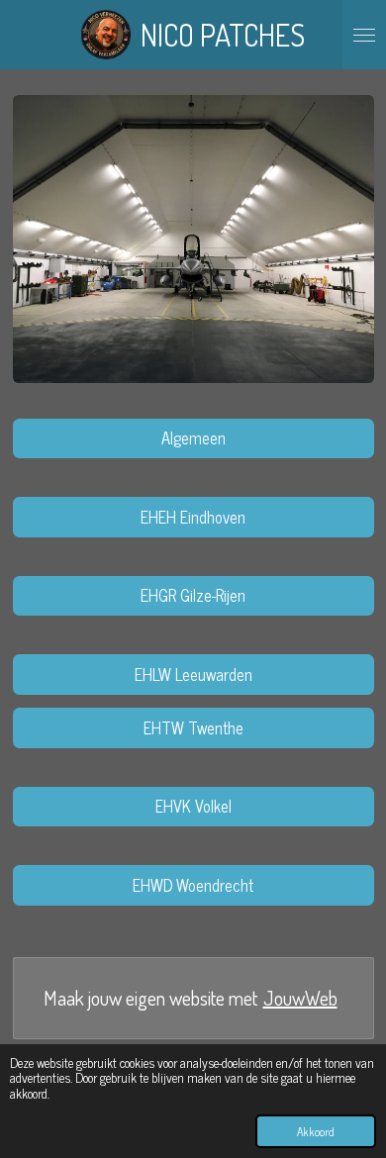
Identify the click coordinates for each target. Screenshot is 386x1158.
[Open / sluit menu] (364, 34)
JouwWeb (300, 998)
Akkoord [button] (316, 1131)
